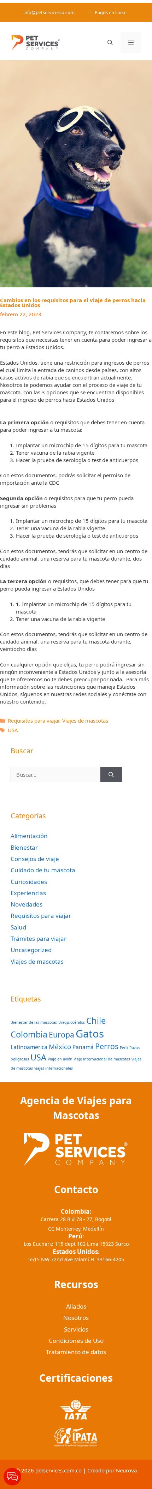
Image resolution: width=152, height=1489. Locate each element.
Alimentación (29, 836)
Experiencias (28, 893)
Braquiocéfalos (71, 1022)
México (60, 1046)
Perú (124, 1047)
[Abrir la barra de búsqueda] (109, 42)
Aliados (76, 1306)
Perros (106, 1046)
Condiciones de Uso (76, 1340)
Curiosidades (29, 882)
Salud (18, 927)
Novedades (26, 904)
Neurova (126, 1470)
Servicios (76, 1329)
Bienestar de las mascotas (34, 1022)
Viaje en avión (60, 1059)
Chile (96, 1020)
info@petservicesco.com (49, 12)
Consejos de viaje (35, 859)
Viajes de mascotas (85, 720)
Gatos (90, 1034)
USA (13, 730)
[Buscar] (111, 775)
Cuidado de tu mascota (43, 870)
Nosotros (76, 1318)
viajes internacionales (53, 1068)
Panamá (83, 1047)
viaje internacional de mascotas (102, 1059)
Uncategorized (31, 950)
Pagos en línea (110, 12)
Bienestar (24, 847)
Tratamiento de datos (76, 1352)
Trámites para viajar (38, 938)
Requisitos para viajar (33, 720)
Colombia (29, 1034)
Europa (61, 1034)
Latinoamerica (29, 1047)
